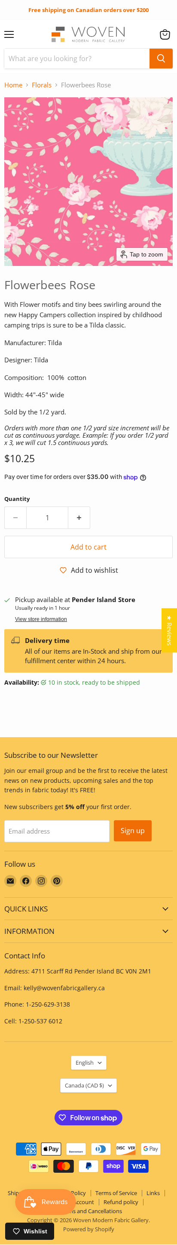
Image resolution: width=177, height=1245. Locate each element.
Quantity (17, 499)
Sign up (133, 830)
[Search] (161, 58)
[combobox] (77, 58)
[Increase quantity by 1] (79, 518)
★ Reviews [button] (169, 630)
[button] (165, 34)
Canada (84, 1085)
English (85, 1062)
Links (153, 1193)
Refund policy (121, 1202)
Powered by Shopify (88, 1229)
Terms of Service (116, 1193)
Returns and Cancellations (88, 1211)
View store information (41, 619)
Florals (42, 85)
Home (13, 85)
